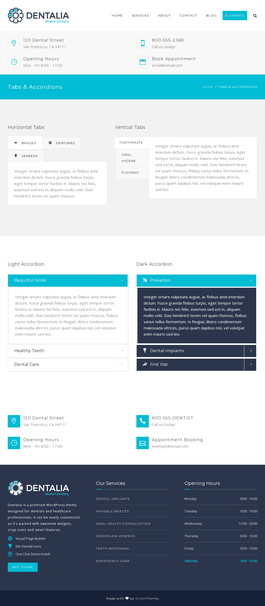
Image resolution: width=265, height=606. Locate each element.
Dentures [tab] (65, 143)
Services (140, 15)
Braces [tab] (28, 143)
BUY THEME (22, 567)
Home (117, 15)
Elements (234, 15)
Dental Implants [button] (166, 350)
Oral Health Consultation (123, 524)
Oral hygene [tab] (129, 158)
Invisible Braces (112, 511)
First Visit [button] (158, 364)
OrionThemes (147, 598)
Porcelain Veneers (115, 536)
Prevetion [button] (160, 280)
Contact (188, 15)
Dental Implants (113, 499)
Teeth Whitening (112, 548)
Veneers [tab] (29, 156)
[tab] (68, 280)
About (164, 15)
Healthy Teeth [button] (29, 350)
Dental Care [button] (26, 364)
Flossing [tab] (130, 172)
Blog (211, 15)
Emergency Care (113, 561)
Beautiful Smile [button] (30, 280)
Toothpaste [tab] (131, 142)
